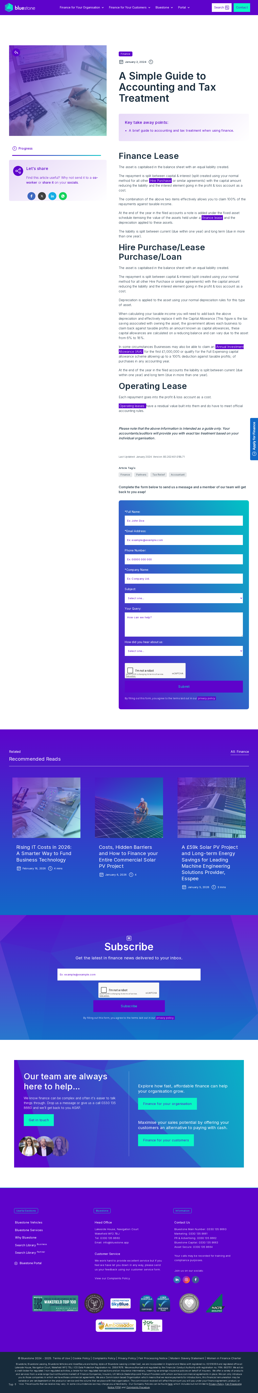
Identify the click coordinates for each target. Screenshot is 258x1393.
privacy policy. (165, 1017)
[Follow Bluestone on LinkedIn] (177, 1279)
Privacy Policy (127, 1358)
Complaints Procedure (138, 1387)
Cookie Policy (81, 1358)
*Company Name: (137, 569)
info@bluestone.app (116, 1242)
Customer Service (107, 1253)
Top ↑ (12, 1384)
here (170, 1384)
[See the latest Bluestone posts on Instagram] (186, 1279)
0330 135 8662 (206, 1238)
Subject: (130, 589)
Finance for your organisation (167, 1104)
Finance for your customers (166, 1140)
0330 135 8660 (216, 1229)
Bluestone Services (29, 1230)
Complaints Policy (118, 1278)
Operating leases (132, 406)
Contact (242, 7)
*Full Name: (132, 511)
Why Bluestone (26, 1237)
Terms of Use (61, 1358)
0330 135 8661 (198, 1233)
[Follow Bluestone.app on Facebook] (195, 1279)
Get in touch (39, 1120)
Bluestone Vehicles (28, 1222)
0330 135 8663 (208, 1242)
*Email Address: (135, 531)
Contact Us (182, 1222)
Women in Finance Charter (224, 1358)
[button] (82, 7)
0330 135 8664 (202, 1246)
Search (219, 7)
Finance (125, 53)
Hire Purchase (160, 181)
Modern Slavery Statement (187, 1358)
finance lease (212, 218)
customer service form (145, 1269)
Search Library (31, 1245)
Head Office (103, 1222)
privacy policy (206, 698)
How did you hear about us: (144, 642)
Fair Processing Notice (152, 1358)
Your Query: (133, 608)
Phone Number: (135, 550)
